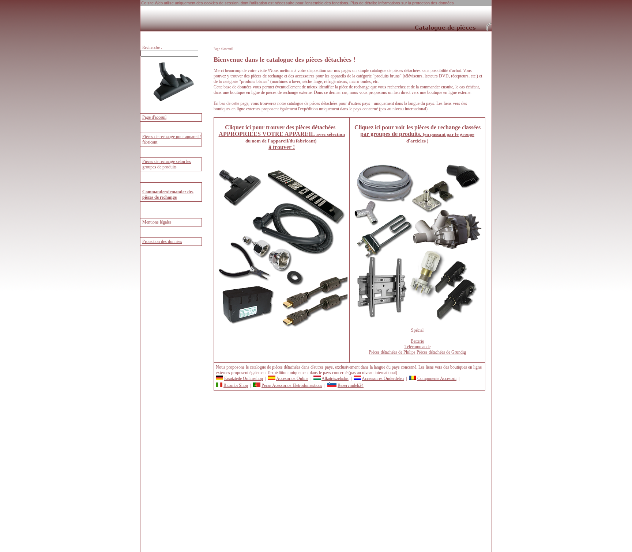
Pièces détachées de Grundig (441, 352)
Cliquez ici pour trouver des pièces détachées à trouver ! (282, 137)
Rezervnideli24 (351, 385)
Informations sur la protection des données (416, 3)
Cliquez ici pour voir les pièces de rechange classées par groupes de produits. (417, 134)
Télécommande (417, 346)
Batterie (417, 341)
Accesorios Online (292, 378)
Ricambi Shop (235, 385)
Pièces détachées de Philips (392, 352)
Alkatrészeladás (335, 378)
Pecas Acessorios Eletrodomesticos (292, 385)
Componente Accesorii (436, 378)
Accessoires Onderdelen (383, 378)
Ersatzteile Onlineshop (243, 378)
